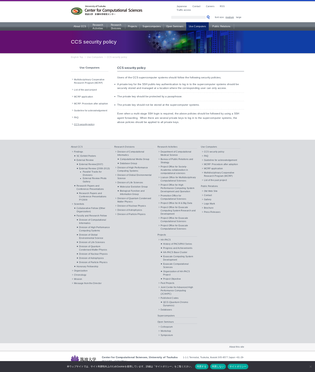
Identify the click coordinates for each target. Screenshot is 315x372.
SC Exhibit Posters (86, 156)
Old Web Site (211, 191)
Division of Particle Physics (93, 262)
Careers (210, 6)
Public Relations (221, 26)
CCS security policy (84, 124)
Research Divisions (116, 27)
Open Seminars (174, 26)
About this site (236, 347)
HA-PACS (166, 239)
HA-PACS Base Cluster (175, 252)
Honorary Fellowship (87, 266)
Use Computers (197, 26)
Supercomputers (152, 26)
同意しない (218, 366)
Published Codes (170, 298)
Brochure (209, 208)
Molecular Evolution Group (134, 186)
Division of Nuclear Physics (93, 254)
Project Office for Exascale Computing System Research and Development (178, 210)
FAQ (76, 117)
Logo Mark (209, 203)
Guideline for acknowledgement (90, 110)
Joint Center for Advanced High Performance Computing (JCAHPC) (177, 290)
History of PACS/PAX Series (177, 244)
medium (229, 17)
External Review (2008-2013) (94, 168)
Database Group (128, 163)
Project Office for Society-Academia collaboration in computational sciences (174, 170)
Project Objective (172, 279)
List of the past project (85, 90)
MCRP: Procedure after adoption (91, 103)
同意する (202, 366)
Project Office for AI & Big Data (176, 203)
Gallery (207, 199)
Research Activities (98, 27)
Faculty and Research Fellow (92, 215)
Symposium (167, 335)
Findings (78, 151)
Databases (166, 309)
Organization (81, 270)
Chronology (80, 275)
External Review (85, 160)
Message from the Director (88, 283)
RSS (222, 6)
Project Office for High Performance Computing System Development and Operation (177, 188)
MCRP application (83, 96)
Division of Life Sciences (92, 242)
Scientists (79, 204)
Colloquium (167, 327)
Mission (78, 279)
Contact (196, 6)
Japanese (182, 6)
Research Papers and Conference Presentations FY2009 (92, 196)
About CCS (80, 26)
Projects (132, 26)
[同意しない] (310, 366)
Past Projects (167, 283)
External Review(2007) (91, 164)
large (238, 17)
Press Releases (212, 212)
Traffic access (184, 10)
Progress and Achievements (177, 248)
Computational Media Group (134, 159)
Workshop (166, 331)
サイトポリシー (238, 366)
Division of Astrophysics (91, 258)
